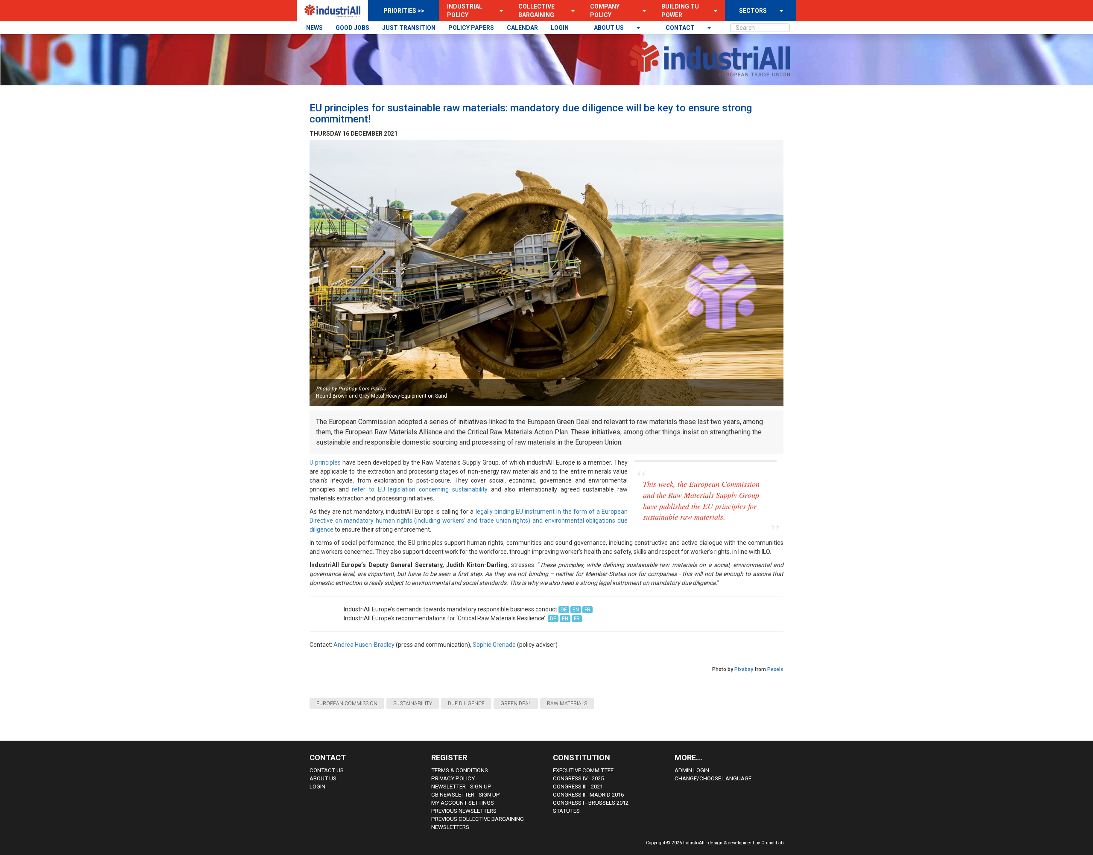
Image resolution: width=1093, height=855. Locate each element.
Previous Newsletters (464, 811)
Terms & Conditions (459, 770)
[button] (498, 10)
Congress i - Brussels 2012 (590, 803)
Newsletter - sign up (461, 786)
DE (564, 610)
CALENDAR (522, 27)
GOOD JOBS (352, 27)
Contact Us (327, 770)
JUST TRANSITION (408, 27)
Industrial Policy (464, 10)
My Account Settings (462, 803)
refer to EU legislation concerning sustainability (419, 489)
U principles (325, 462)
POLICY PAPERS (471, 27)
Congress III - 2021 (578, 786)
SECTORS (753, 10)
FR (587, 610)
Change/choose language (713, 778)
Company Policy (605, 10)
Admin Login (692, 770)
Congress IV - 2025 (578, 778)
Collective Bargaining (536, 10)
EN (576, 610)
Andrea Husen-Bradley (364, 644)
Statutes (566, 811)
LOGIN (560, 27)
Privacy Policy (453, 778)
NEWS (314, 27)
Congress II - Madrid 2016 (588, 794)
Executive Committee (583, 770)
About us (609, 27)
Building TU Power (680, 10)
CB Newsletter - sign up (465, 794)
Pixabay (743, 669)
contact (681, 27)
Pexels (775, 669)
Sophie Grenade (494, 644)
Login (317, 786)
